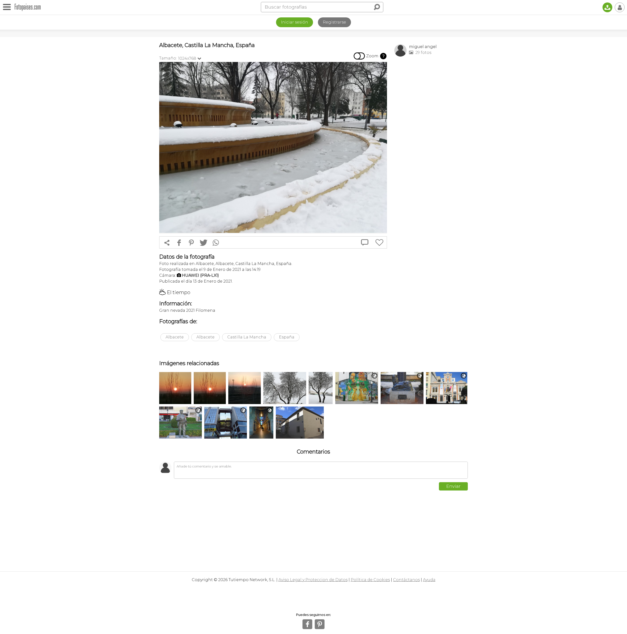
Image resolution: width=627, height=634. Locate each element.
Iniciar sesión (294, 22)
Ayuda (429, 579)
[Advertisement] (431, 137)
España (286, 337)
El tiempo (174, 292)
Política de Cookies (370, 579)
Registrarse (334, 22)
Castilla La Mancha (246, 337)
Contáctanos (406, 579)
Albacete (175, 337)
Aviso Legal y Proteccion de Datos (313, 579)
